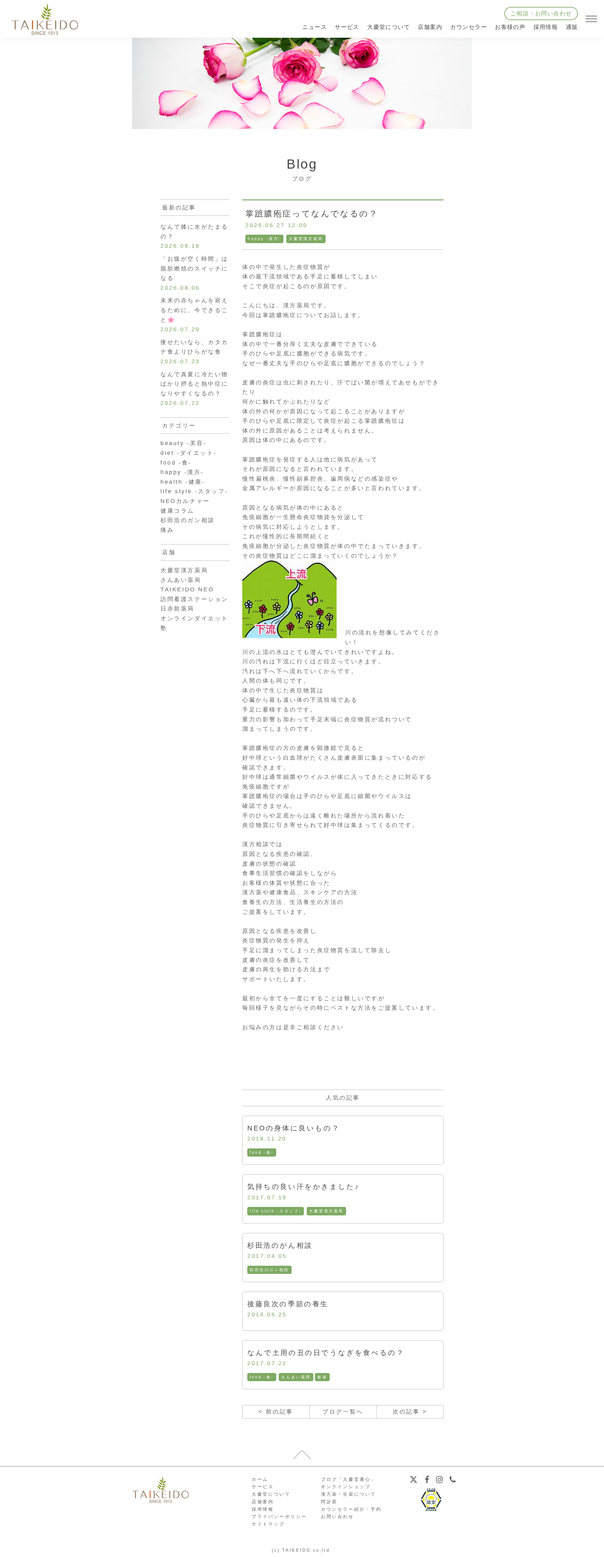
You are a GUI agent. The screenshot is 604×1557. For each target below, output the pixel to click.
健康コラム (177, 511)
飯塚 (322, 1377)
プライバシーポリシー (279, 1516)
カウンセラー (468, 27)
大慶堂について (271, 1494)
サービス (263, 1486)
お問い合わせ (337, 1516)
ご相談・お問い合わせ (541, 13)
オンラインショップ (346, 1486)
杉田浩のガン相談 (269, 1270)
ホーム (260, 1479)
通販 (572, 27)
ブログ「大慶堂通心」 (348, 1479)
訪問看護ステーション (194, 599)
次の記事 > (410, 1412)
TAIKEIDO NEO (187, 589)
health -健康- (182, 482)
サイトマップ (268, 1523)
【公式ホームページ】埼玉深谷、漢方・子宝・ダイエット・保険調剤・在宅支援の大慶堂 (44, 19)
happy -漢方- (264, 239)
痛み (167, 530)
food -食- (262, 1152)
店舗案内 (263, 1501)
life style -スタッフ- (275, 1211)
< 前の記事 (276, 1412)
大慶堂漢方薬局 (306, 239)
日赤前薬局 (177, 609)
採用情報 (546, 27)
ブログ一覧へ (342, 1412)
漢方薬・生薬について (348, 1494)
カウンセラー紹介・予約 (351, 1509)
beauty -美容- (183, 443)
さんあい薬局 (296, 1377)
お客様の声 (510, 27)
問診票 (329, 1501)
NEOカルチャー (185, 501)
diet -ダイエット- (188, 453)
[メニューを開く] (591, 19)
